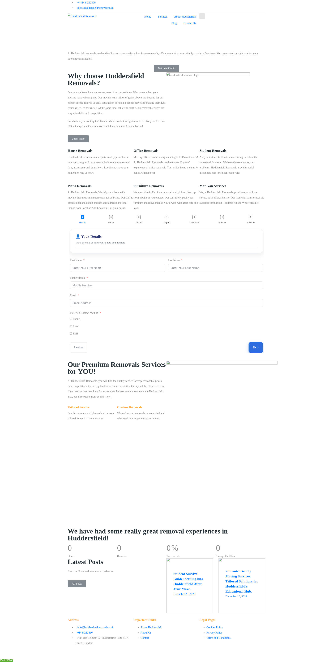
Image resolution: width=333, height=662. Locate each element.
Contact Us (190, 23)
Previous (78, 347)
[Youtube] (180, 4)
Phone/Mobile (77, 277)
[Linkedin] (217, 4)
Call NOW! (6, 660)
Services (162, 16)
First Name (76, 260)
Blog (174, 23)
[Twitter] (189, 4)
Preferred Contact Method (84, 312)
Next (256, 347)
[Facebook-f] (170, 4)
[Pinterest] (227, 4)
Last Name (174, 260)
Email (73, 295)
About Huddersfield (185, 16)
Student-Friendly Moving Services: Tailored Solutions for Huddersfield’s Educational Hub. (241, 581)
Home (147, 16)
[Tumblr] (208, 4)
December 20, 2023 (184, 594)
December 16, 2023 (236, 596)
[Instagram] (199, 4)
